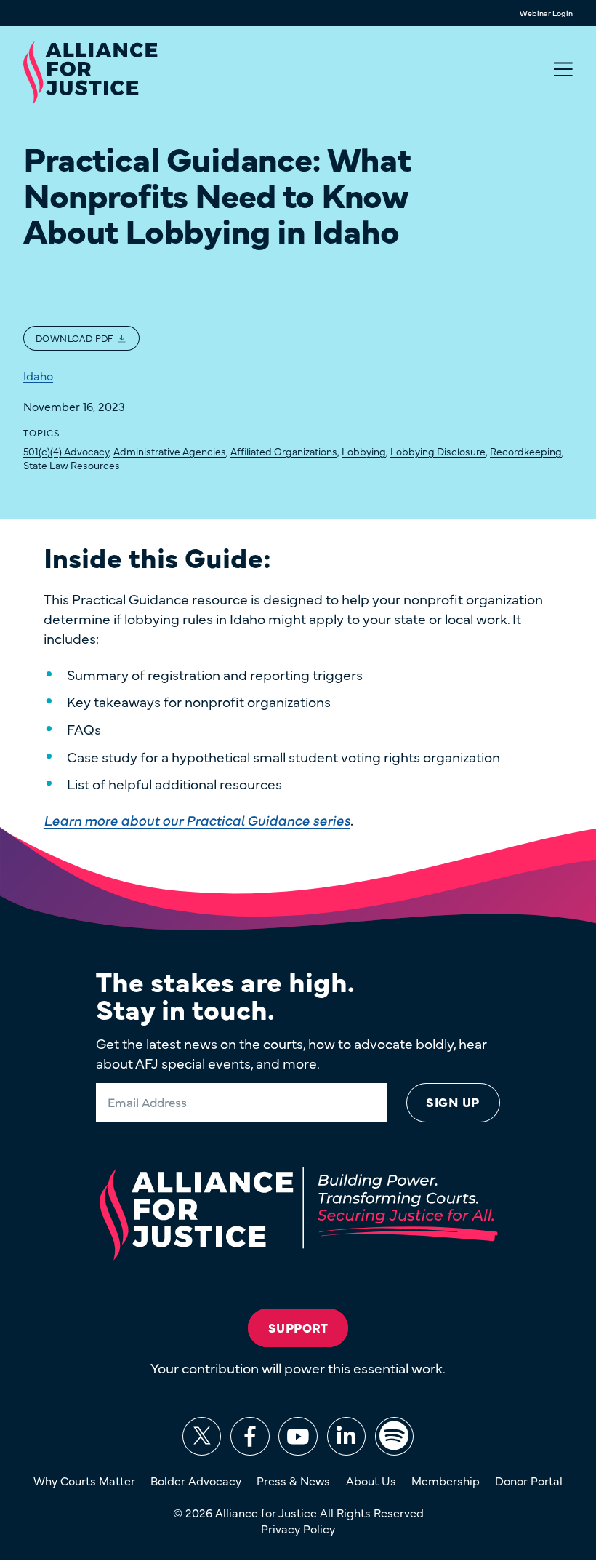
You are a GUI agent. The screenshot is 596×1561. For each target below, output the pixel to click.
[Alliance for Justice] (90, 73)
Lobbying (364, 451)
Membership (445, 1480)
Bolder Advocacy (195, 1480)
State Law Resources (71, 465)
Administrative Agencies (169, 451)
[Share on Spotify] (394, 1436)
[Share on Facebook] (249, 1436)
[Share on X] (201, 1436)
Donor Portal (529, 1480)
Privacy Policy (298, 1528)
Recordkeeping (526, 451)
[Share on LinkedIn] (346, 1436)
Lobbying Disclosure (438, 451)
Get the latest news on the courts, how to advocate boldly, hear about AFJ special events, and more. (291, 1053)
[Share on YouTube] (297, 1436)
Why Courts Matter (84, 1480)
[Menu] (563, 69)
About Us (371, 1480)
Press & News (293, 1480)
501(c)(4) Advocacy (66, 451)
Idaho (38, 375)
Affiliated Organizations (283, 451)
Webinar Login (546, 13)
